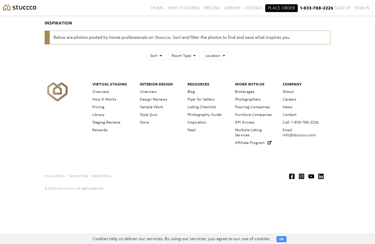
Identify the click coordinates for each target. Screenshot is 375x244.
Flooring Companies (252, 107)
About (288, 92)
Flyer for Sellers (201, 99)
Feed (191, 130)
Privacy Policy (55, 176)
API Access (244, 122)
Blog (191, 92)
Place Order (281, 8)
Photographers (248, 99)
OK (281, 239)
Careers (289, 99)
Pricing (212, 8)
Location (213, 56)
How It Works (184, 8)
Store (144, 122)
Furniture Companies (253, 115)
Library (232, 8)
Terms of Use (78, 176)
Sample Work (151, 107)
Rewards (99, 130)
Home (157, 8)
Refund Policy (101, 176)
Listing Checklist (202, 107)
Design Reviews (153, 99)
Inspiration (197, 122)
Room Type (182, 56)
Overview (100, 92)
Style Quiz (148, 115)
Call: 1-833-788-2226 (301, 122)
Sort (154, 56)
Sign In (361, 8)
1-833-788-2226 (316, 8)
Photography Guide (204, 115)
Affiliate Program (251, 143)
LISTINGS (253, 8)
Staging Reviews (106, 122)
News (287, 107)
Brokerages (244, 92)
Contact (289, 115)
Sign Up (342, 8)
